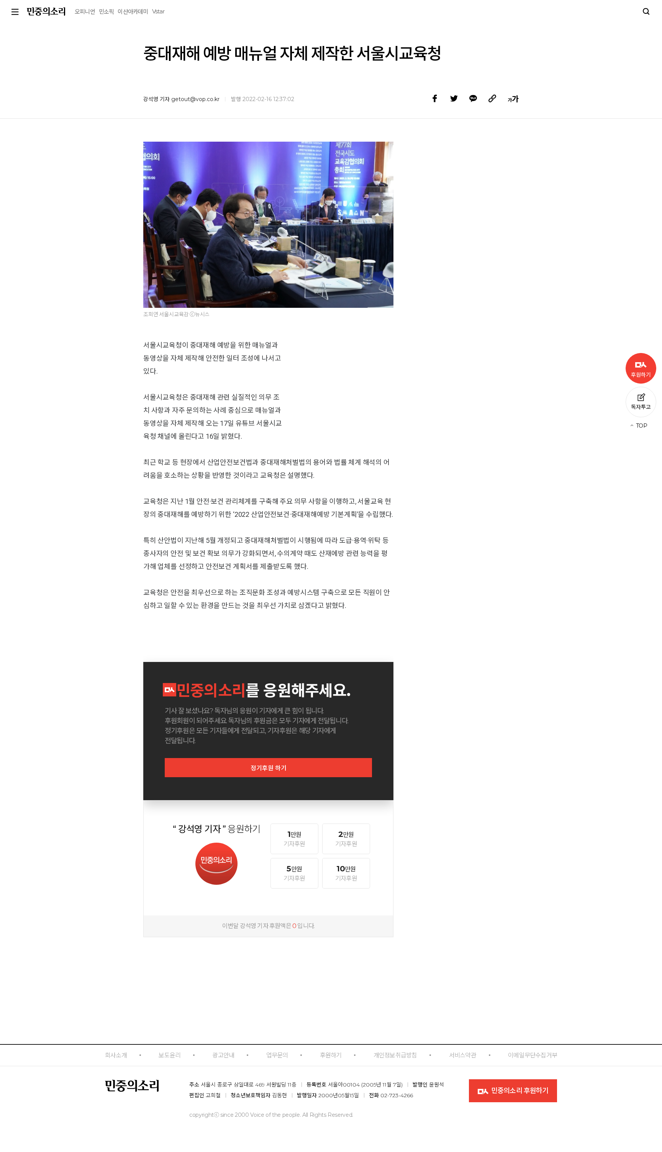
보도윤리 (169, 1055)
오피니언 (85, 11)
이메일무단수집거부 (532, 1055)
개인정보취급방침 (395, 1055)
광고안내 (223, 1055)
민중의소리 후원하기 (519, 1091)
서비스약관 (462, 1055)
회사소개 (116, 1055)
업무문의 (277, 1055)
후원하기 (331, 1055)
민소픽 (106, 11)
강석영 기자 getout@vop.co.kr (181, 99)
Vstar (158, 11)
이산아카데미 (133, 11)
